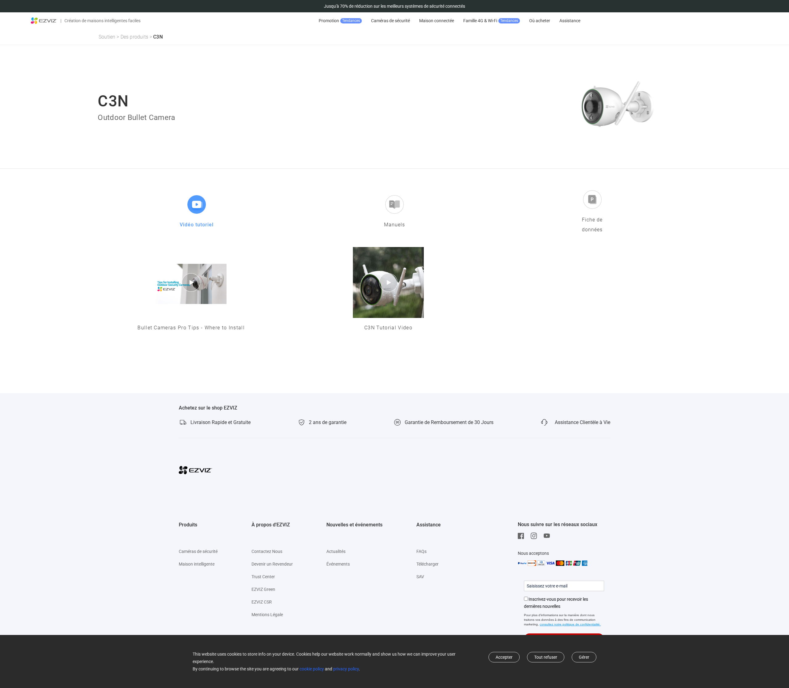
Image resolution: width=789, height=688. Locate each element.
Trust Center (263, 576)
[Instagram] (535, 536)
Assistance (569, 20)
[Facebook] (522, 536)
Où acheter (539, 20)
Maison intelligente (197, 564)
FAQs (421, 551)
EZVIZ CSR (261, 601)
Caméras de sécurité (390, 20)
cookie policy (312, 668)
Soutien (107, 37)
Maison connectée (436, 20)
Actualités (335, 551)
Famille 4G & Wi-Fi (490, 20)
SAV (420, 576)
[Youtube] (548, 536)
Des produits (134, 37)
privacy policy (346, 668)
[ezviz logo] (44, 20)
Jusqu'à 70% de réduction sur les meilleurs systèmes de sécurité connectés (394, 6)
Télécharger (427, 564)
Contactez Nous (266, 551)
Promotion (339, 20)
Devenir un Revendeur (272, 564)
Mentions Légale (267, 614)
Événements (338, 564)
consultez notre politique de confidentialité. (570, 624)
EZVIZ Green (263, 589)
